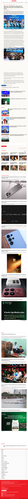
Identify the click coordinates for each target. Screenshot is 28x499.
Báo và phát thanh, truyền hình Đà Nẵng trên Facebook (9, 494)
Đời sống (26, 2)
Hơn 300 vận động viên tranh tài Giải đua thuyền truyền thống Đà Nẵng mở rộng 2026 (13, 385)
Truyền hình (2, 470)
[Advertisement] (14, 67)
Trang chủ (5, 4)
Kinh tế (12, 2)
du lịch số (18, 87)
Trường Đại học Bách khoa (5, 87)
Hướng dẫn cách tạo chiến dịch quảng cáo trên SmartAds (18, 98)
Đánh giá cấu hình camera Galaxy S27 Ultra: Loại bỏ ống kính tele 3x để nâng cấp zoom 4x (13, 226)
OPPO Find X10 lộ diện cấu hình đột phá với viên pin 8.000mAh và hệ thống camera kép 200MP (13, 177)
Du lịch (14, 2)
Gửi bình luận (4, 146)
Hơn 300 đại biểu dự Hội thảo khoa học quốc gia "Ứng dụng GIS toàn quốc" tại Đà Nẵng (14, 446)
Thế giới (2, 460)
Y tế (24, 2)
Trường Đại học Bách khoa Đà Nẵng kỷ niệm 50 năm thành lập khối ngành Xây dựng (18, 126)
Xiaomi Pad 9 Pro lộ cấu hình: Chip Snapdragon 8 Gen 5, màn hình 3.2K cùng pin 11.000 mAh (14, 202)
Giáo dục (17, 2)
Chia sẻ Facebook (4, 85)
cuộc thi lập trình (14, 87)
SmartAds (3, 320)
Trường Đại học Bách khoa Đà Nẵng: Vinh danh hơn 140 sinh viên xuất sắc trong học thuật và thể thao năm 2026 (18, 135)
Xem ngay (25, 431)
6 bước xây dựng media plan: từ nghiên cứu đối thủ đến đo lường (11, 299)
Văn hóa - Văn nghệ (20, 2)
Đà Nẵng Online (4, 493)
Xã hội (9, 2)
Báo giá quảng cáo (4, 490)
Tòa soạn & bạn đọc (3, 466)
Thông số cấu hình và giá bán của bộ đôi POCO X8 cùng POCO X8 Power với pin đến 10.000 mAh (13, 251)
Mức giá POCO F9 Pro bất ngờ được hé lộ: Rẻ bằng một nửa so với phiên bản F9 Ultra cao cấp (13, 275)
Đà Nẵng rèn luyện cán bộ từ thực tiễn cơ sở (8, 334)
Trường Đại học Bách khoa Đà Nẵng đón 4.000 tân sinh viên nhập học (18, 109)
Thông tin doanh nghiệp (4, 467)
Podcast (2, 476)
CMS (13, 498)
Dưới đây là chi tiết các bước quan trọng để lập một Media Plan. (9, 300)
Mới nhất (4, 2)
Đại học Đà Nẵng (10, 87)
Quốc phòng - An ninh (4, 464)
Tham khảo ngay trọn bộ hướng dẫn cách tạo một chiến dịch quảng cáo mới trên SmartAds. (12, 411)
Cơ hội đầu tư (3, 473)
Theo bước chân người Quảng (5, 463)
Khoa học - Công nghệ (9, 4)
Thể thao (2, 458)
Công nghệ (13, 4)
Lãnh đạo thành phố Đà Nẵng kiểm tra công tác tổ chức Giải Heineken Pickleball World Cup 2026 (12, 360)
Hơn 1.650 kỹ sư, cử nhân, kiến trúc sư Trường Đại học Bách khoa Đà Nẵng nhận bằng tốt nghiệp (17, 91)
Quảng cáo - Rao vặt (4, 469)
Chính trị (7, 2)
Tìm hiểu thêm (24, 320)
